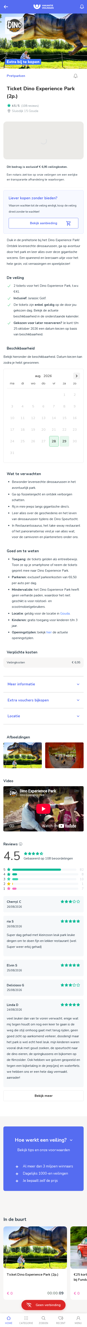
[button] (43, 684)
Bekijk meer (44, 1096)
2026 (48, 376)
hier (49, 632)
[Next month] (76, 376)
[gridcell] (64, 394)
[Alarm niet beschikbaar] (75, 76)
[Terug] (6, 6)
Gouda (65, 613)
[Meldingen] (82, 6)
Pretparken (16, 76)
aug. (38, 376)
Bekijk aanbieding (43, 223)
